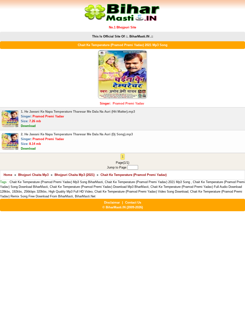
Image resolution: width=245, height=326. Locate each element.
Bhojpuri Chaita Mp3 (33, 175)
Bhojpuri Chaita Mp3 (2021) (75, 175)
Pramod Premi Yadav (128, 103)
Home (8, 175)
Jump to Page (117, 167)
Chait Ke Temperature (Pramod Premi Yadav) (133, 175)
